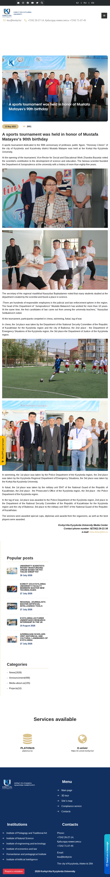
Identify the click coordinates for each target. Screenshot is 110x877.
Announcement (19, 678)
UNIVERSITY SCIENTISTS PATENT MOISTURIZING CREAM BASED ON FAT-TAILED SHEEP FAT (32, 569)
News (15, 672)
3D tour (65, 795)
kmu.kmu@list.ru (99, 532)
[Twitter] (37, 3)
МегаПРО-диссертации (3, 448)
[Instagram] (23, 3)
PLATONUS (27, 748)
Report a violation (14, 871)
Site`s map (66, 801)
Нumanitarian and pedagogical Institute (26, 854)
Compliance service (71, 806)
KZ (77, 3)
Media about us (19, 683)
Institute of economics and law (21, 849)
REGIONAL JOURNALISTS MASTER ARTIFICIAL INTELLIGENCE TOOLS (32, 604)
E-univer (82, 748)
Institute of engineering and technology (26, 843)
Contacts (65, 811)
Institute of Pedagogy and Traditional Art (26, 833)
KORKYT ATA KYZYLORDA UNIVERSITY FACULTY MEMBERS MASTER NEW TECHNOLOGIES (33, 587)
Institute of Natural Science (20, 838)
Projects (15, 688)
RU (85, 3)
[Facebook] (27, 3)
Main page (66, 790)
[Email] (18, 3)
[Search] (42, 3)
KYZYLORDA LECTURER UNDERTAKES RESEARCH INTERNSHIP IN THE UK (32, 620)
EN (92, 3)
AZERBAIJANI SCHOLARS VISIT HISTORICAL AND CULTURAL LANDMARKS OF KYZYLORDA (34, 637)
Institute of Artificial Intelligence (22, 859)
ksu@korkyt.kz (14, 20)
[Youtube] (32, 3)
